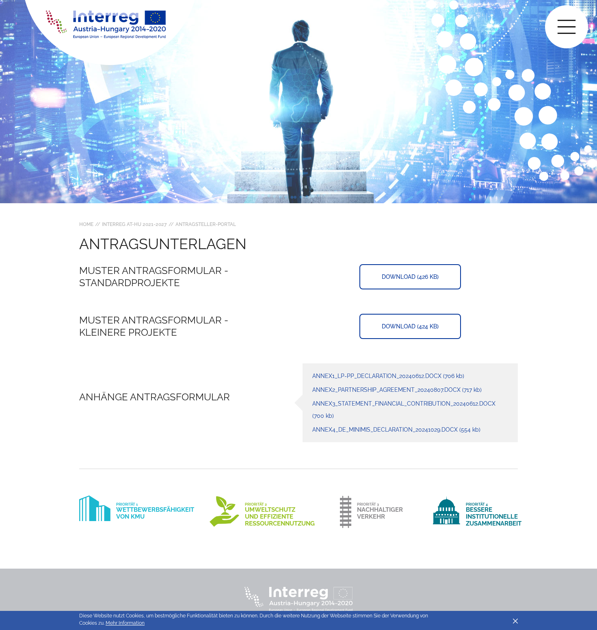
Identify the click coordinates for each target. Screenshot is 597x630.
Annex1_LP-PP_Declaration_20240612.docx (388, 376)
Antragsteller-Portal (205, 224)
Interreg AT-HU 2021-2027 (134, 224)
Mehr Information (125, 623)
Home (86, 224)
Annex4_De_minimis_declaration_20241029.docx (396, 429)
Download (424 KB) (410, 326)
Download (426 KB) (410, 277)
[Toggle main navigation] (566, 26)
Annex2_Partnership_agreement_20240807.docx (397, 390)
